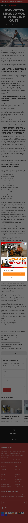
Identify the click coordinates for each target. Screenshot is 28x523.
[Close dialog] (25, 244)
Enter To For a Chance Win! (14, 274)
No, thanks (14, 277)
